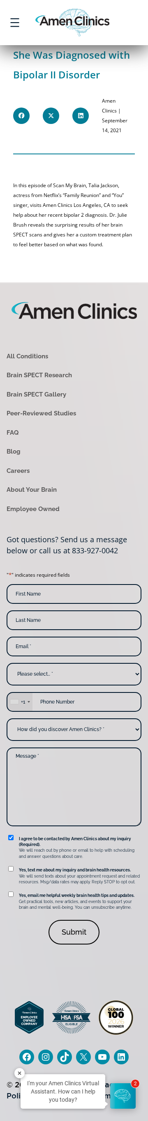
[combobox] (19, 701)
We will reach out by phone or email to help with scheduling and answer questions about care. (76, 848)
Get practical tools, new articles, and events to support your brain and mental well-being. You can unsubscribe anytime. (76, 901)
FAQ (12, 432)
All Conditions (27, 356)
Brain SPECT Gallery (36, 394)
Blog (14, 451)
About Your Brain (32, 489)
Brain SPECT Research (39, 375)
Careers (18, 471)
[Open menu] (15, 23)
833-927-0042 (95, 550)
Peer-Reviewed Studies (41, 413)
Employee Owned (33, 509)
